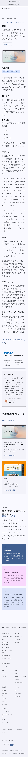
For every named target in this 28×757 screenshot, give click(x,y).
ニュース (4, 698)
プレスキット (5, 701)
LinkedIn (10, 729)
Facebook (4, 733)
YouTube (4, 729)
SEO (3, 639)
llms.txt (21, 753)
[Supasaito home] (3, 628)
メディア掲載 (18, 693)
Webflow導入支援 (6, 655)
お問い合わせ (5, 704)
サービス (17, 633)
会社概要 (4, 690)
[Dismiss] (18, 5)
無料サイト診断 (19, 682)
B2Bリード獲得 (5, 647)
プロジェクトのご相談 (20, 676)
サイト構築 (17, 639)
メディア (17, 687)
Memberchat (5, 719)
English (6, 740)
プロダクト (4, 708)
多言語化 (17, 642)
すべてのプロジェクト (9, 420)
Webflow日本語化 (6, 712)
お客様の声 (4, 676)
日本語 (11, 740)
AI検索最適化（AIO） (7, 636)
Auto (12, 744)
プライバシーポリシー (6, 753)
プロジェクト (9, 18)
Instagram (19, 729)
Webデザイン (18, 636)
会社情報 (4, 687)
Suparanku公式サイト (7, 722)
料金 (16, 674)
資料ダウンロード (19, 696)
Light (4, 744)
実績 (3, 18)
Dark (8, 744)
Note (10, 733)
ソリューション (5, 633)
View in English (12, 4)
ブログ (16, 690)
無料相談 (17, 679)
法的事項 (15, 753)
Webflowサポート (6, 666)
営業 (16, 670)
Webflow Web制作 (6, 658)
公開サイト (7, 44)
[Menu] (25, 8)
